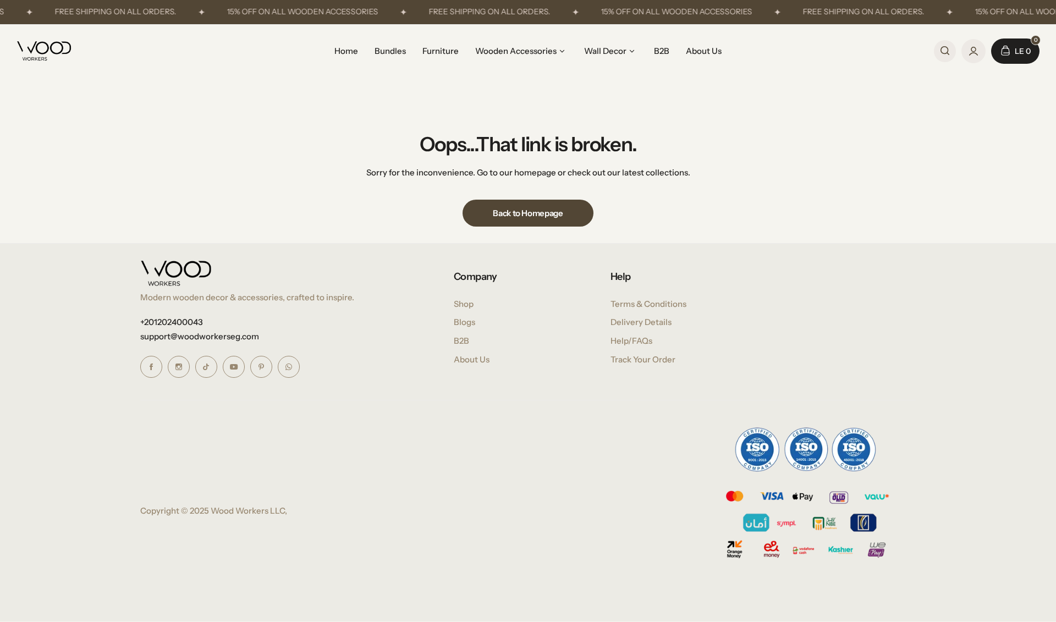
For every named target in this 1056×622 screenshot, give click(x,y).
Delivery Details (641, 322)
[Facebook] (151, 367)
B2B (461, 340)
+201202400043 (171, 322)
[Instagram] (179, 367)
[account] (973, 51)
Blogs (464, 322)
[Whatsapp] (289, 367)
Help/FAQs (631, 340)
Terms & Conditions (648, 304)
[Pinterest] (261, 367)
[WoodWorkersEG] (44, 51)
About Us (472, 359)
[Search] (945, 51)
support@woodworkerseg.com (199, 336)
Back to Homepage (528, 213)
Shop (464, 304)
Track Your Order (642, 359)
